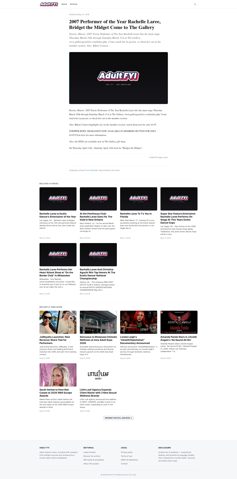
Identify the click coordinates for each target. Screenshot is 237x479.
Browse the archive (92, 456)
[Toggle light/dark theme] (195, 4)
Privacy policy (126, 452)
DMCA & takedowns (129, 460)
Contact (124, 464)
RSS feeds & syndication (94, 460)
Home (64, 4)
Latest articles (90, 452)
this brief (94, 170)
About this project (91, 464)
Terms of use (126, 456)
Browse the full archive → (118, 418)
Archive (73, 4)
